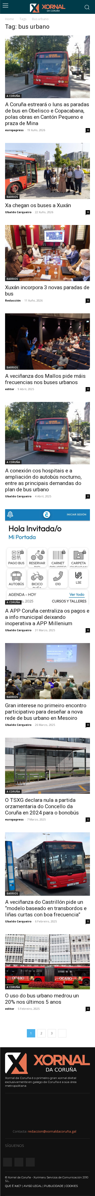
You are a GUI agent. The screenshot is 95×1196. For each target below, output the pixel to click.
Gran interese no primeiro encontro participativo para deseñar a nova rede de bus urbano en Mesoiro (45, 711)
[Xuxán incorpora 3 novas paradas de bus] (47, 253)
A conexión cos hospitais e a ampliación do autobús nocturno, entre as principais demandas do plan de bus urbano (43, 480)
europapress (14, 130)
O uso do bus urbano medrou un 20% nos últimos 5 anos (42, 999)
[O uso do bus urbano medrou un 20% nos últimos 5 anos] (47, 961)
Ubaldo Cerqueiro (18, 212)
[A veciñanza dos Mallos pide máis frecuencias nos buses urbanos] (47, 341)
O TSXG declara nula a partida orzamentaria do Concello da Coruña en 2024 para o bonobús (42, 806)
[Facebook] (7, 1162)
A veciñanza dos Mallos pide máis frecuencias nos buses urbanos (45, 379)
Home (9, 19)
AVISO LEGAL (33, 1186)
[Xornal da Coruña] (47, 8)
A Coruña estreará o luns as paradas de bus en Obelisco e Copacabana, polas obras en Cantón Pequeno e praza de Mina (47, 113)
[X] (30, 1162)
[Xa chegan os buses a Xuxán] (47, 171)
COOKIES (72, 1186)
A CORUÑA (13, 96)
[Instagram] (18, 1162)
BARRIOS (12, 197)
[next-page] (62, 1033)
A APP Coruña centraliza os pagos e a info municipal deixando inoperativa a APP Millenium (47, 617)
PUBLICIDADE (53, 1186)
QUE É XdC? (13, 1186)
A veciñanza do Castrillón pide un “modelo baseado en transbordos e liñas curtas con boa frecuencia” (46, 908)
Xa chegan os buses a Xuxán (38, 205)
